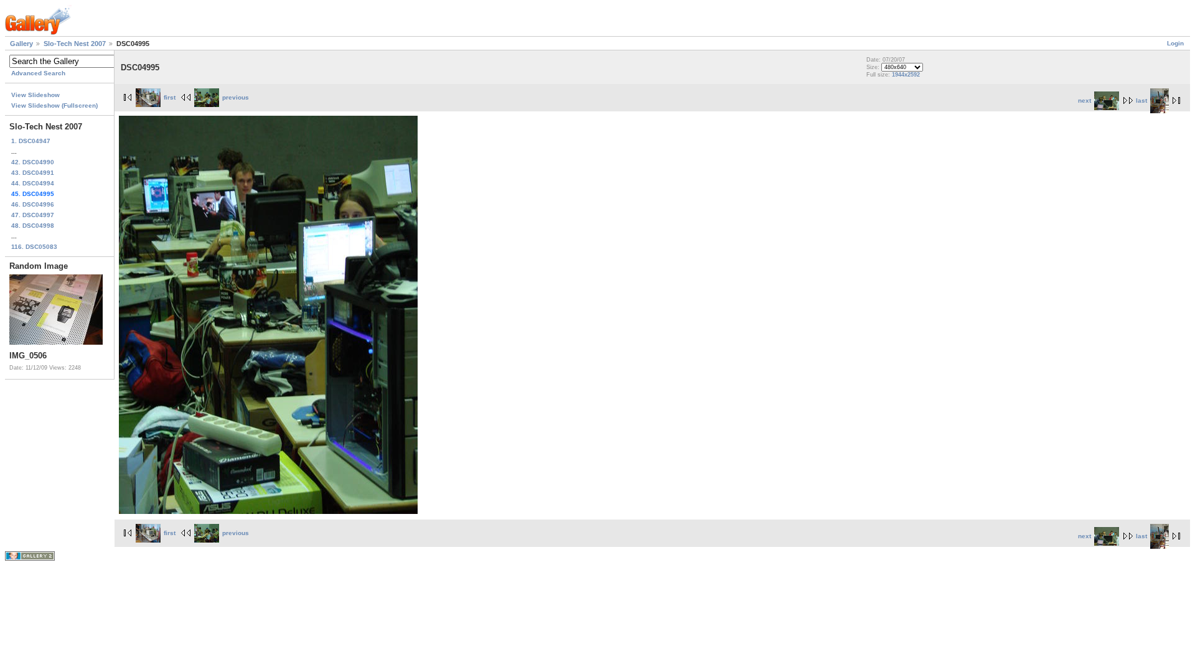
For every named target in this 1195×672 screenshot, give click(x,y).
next (1084, 100)
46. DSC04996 (32, 204)
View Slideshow (35, 94)
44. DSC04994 (32, 183)
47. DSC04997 (32, 215)
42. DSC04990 (32, 162)
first (170, 97)
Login (1175, 43)
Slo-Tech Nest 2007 (75, 43)
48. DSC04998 (32, 225)
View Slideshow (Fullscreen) (54, 105)
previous (235, 97)
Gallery (21, 43)
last (1141, 100)
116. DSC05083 (34, 246)
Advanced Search (38, 73)
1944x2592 (906, 75)
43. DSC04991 (32, 172)
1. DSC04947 (30, 141)
